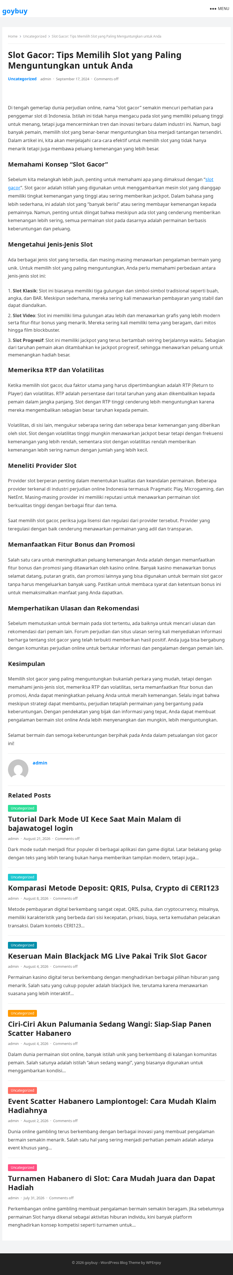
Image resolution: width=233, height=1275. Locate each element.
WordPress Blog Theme (120, 1262)
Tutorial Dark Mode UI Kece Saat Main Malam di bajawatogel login (94, 823)
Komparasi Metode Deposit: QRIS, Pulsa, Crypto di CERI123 (113, 888)
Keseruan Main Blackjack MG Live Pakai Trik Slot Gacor (107, 956)
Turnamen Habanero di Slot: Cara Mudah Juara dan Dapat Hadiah (111, 1182)
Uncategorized (34, 36)
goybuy (15, 10)
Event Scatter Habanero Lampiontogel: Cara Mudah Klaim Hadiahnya (112, 1105)
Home (13, 36)
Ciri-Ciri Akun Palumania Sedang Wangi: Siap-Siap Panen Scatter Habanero (109, 1028)
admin (45, 78)
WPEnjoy (153, 1262)
